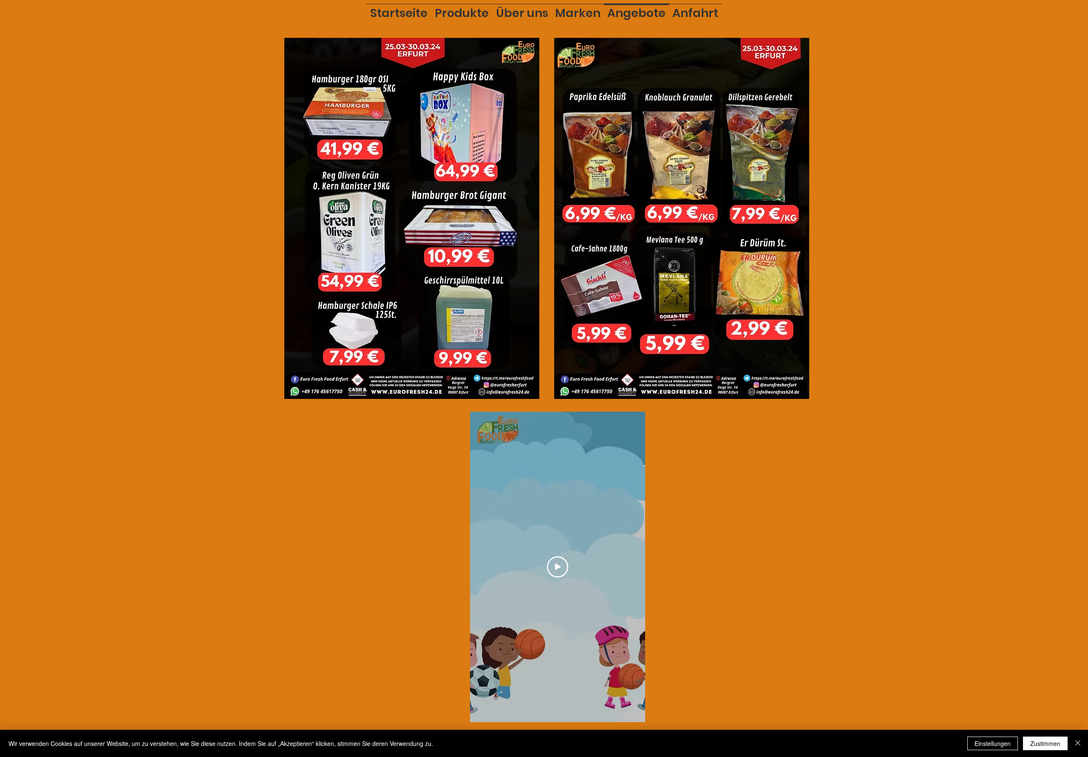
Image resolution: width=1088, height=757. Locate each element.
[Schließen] (1078, 743)
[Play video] (557, 567)
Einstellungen (993, 743)
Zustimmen (1045, 743)
